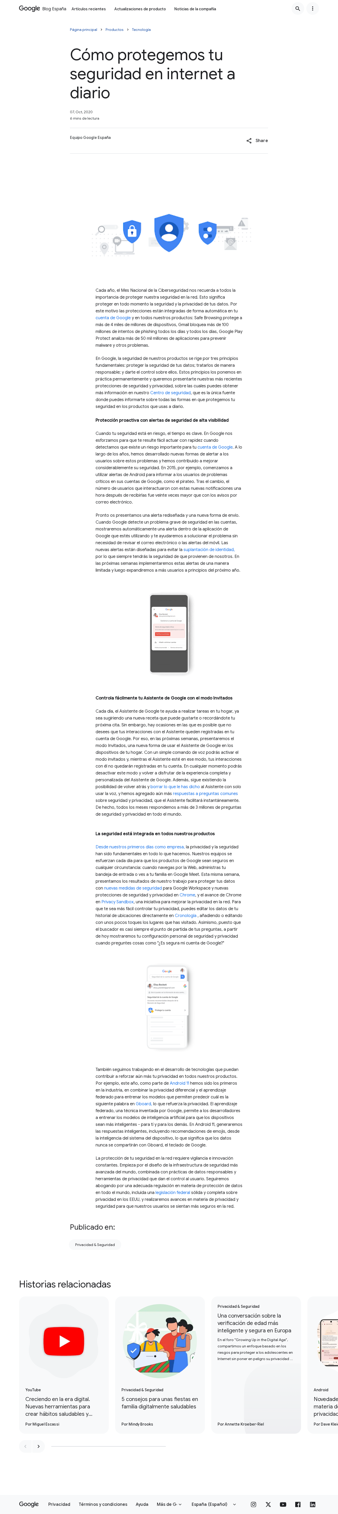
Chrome (187, 895)
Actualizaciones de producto (140, 9)
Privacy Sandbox (117, 902)
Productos (115, 29)
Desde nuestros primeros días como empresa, (140, 847)
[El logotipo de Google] (29, 1504)
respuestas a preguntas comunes (205, 793)
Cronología (185, 915)
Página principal (83, 29)
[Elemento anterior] (25, 1446)
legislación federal (173, 1192)
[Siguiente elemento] (38, 1446)
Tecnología (141, 29)
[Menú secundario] (312, 8)
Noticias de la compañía (195, 9)
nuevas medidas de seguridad (133, 888)
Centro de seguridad (170, 393)
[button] (257, 140)
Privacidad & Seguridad (95, 1244)
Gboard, (144, 1104)
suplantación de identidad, (209, 549)
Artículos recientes (89, 9)
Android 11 (179, 1083)
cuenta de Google (113, 318)
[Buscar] (298, 8)
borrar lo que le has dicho (175, 786)
